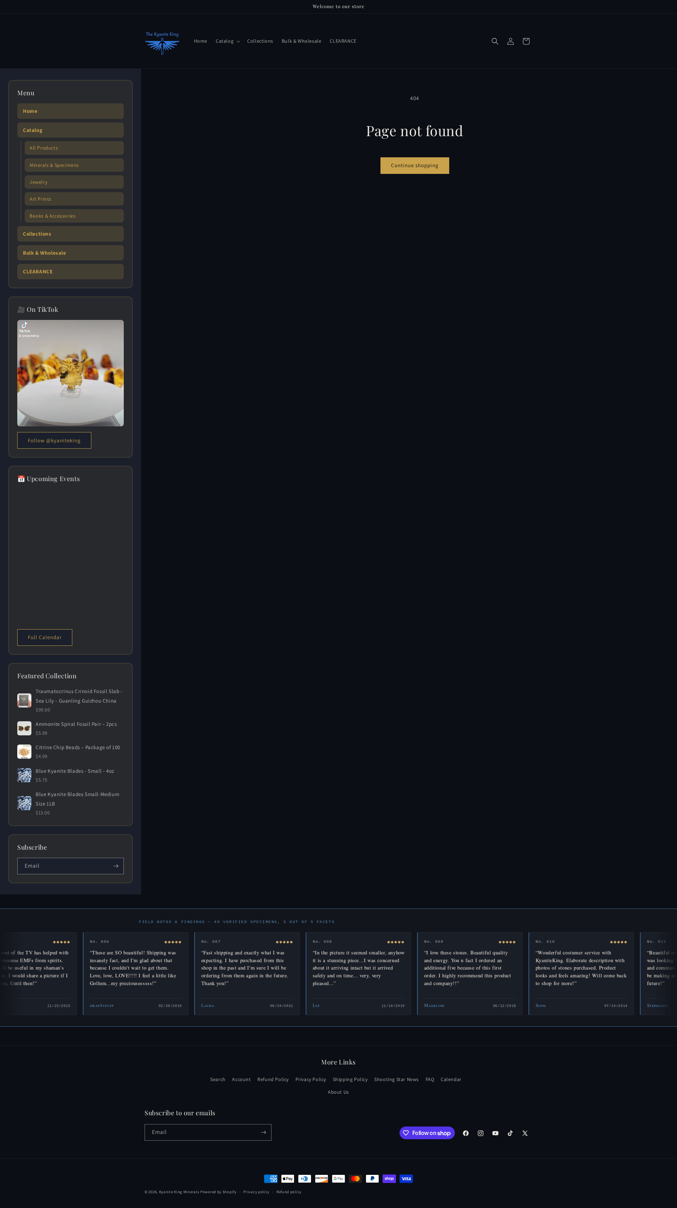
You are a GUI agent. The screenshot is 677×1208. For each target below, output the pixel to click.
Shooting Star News (396, 1079)
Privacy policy (256, 1191)
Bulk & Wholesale (44, 252)
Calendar (451, 1079)
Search (218, 1079)
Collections (37, 233)
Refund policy (288, 1191)
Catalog (32, 130)
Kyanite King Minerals (179, 1191)
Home (30, 111)
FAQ (430, 1079)
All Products (44, 148)
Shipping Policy (350, 1079)
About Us (338, 1091)
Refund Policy (273, 1079)
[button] (227, 41)
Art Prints (40, 199)
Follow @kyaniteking (54, 440)
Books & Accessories (52, 216)
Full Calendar (45, 637)
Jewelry (38, 182)
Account (241, 1079)
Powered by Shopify (218, 1191)
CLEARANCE (38, 271)
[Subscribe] (115, 866)
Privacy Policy (310, 1079)
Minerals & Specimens (54, 165)
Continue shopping (415, 165)
